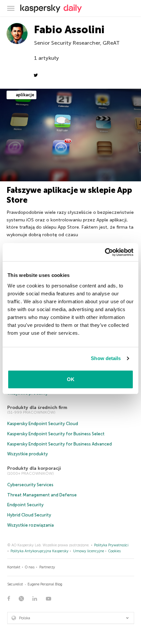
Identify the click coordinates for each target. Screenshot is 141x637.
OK (70, 379)
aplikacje (24, 94)
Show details (106, 358)
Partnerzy (47, 567)
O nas (29, 567)
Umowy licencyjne (88, 551)
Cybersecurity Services (30, 484)
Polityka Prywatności (111, 545)
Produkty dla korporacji (34, 468)
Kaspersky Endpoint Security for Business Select (56, 433)
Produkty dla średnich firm (37, 407)
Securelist (15, 584)
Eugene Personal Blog (45, 584)
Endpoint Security (25, 504)
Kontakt (13, 567)
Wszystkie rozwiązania (30, 525)
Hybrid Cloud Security (29, 514)
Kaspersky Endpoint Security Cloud (42, 423)
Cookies (114, 551)
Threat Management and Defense (42, 494)
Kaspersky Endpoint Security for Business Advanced (59, 444)
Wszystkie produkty (27, 453)
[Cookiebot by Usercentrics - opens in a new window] (104, 252)
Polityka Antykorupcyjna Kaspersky (39, 551)
